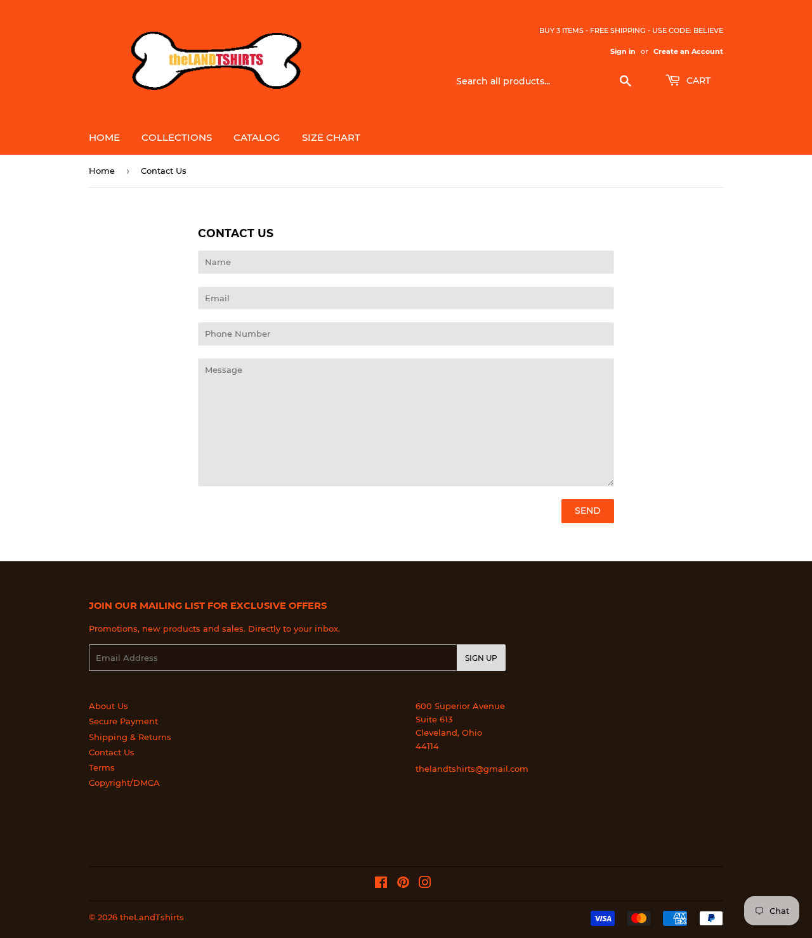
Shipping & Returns (130, 737)
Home (104, 137)
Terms (102, 767)
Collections (176, 137)
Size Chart (331, 137)
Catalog (256, 137)
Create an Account (688, 51)
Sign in (623, 51)
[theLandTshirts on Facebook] (381, 884)
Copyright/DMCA (124, 783)
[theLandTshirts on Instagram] (425, 884)
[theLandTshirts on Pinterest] (403, 884)
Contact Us (111, 752)
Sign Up (481, 658)
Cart (697, 80)
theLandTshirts (152, 917)
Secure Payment (123, 721)
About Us (108, 706)
